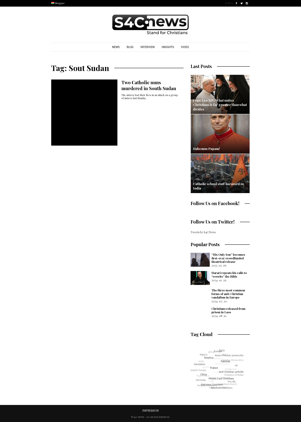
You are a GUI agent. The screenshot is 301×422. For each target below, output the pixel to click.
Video (185, 47)
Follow (229, 3)
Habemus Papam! (206, 148)
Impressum (150, 410)
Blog (130, 47)
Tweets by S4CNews (203, 232)
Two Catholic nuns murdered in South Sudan (148, 85)
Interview (147, 47)
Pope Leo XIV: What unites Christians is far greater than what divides (220, 104)
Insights (168, 47)
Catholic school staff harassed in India (218, 185)
